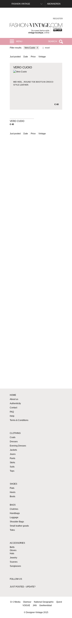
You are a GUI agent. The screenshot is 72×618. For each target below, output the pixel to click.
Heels (12, 492)
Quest (59, 602)
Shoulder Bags (17, 521)
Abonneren (53, 4)
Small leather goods (19, 526)
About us (14, 399)
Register (58, 18)
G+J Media (15, 602)
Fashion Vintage (21, 4)
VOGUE (26, 605)
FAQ (12, 412)
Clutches (14, 509)
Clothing (15, 433)
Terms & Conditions (19, 420)
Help (12, 416)
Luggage (14, 517)
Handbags (15, 513)
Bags (13, 505)
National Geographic (44, 602)
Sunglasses (15, 566)
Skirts (12, 462)
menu (19, 41)
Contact (13, 407)
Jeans (13, 454)
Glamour (27, 602)
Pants (12, 458)
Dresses (14, 441)
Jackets (13, 450)
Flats (12, 488)
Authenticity (15, 403)
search (52, 41)
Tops (12, 471)
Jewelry (13, 557)
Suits (12, 467)
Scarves (13, 562)
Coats (12, 437)
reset (47, 48)
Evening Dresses (18, 446)
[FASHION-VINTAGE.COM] (36, 28)
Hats (12, 553)
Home (13, 395)
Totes (12, 530)
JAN (35, 605)
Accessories (17, 543)
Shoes (13, 484)
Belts (12, 547)
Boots (12, 496)
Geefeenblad (45, 605)
